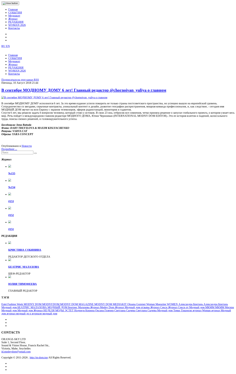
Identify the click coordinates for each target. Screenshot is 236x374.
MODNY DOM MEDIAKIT (110, 304)
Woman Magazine (156, 304)
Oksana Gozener (136, 304)
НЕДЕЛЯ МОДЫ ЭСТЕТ (58, 310)
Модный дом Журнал (30, 310)
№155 (11, 173)
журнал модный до (18, 313)
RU (3, 46)
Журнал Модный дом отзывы (132, 307)
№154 (11, 187)
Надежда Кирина (84, 310)
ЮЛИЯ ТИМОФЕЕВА (22, 283)
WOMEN (172, 304)
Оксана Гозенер (104, 310)
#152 (11, 215)
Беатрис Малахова (79, 307)
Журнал (12, 18)
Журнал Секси (159, 307)
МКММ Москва (224, 307)
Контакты (14, 28)
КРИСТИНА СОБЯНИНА (24, 249)
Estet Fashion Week (12, 304)
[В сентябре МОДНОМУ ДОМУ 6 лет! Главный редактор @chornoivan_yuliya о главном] (54, 97)
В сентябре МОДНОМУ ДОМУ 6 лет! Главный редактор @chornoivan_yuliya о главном (83, 90)
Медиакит (14, 15)
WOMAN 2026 (17, 25)
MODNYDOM (51, 304)
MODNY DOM (33, 304)
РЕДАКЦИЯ (15, 21)
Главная (13, 9)
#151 (11, 229)
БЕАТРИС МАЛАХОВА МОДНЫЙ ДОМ (42, 307)
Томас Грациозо (183, 310)
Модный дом (9, 310)
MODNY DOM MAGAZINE (77, 304)
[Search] (35, 153)
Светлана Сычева (125, 310)
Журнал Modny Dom (102, 307)
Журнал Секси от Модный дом (186, 307)
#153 (11, 201)
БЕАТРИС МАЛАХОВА (23, 266)
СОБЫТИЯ (15, 12)
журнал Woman (202, 310)
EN (8, 46)
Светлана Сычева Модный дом (154, 310)
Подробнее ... (9, 149)
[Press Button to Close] (10, 3)
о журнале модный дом (43, 313)
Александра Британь (191, 304)
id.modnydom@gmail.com (16, 351)
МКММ (210, 307)
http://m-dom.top (39, 357)
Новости (27, 145)
